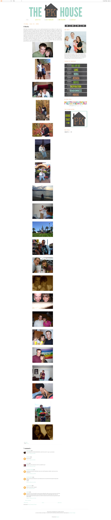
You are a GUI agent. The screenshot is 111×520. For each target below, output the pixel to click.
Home (43, 502)
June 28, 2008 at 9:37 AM (30, 466)
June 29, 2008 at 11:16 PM (31, 482)
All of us (27, 443)
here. (83, 58)
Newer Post (26, 502)
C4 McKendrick (29, 477)
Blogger (57, 516)
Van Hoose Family (29, 469)
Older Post (59, 502)
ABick (27, 463)
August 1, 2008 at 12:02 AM (31, 498)
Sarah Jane (28, 450)
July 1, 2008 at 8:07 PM (30, 488)
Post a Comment (28, 500)
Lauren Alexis (29, 485)
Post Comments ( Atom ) (32, 504)
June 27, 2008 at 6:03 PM (30, 453)
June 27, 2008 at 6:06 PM (30, 459)
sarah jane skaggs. (72, 512)
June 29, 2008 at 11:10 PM (31, 473)
